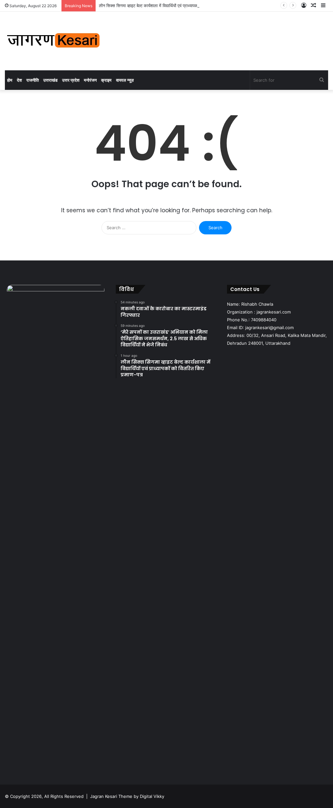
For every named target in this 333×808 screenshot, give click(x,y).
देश (19, 80)
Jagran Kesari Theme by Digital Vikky (127, 796)
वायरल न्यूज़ (125, 80)
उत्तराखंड (50, 80)
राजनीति (32, 80)
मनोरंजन (90, 80)
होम (9, 80)
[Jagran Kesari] (53, 41)
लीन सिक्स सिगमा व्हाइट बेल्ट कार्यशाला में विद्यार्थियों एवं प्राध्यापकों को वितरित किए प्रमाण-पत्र (171, 5)
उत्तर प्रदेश (70, 80)
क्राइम (106, 80)
